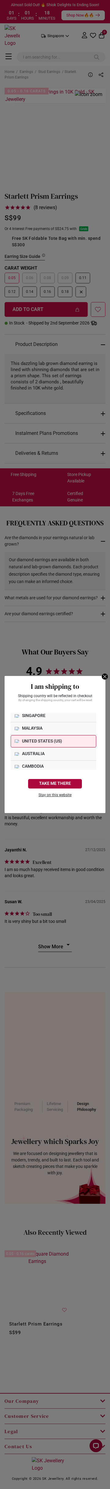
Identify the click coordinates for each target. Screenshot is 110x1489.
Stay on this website (55, 795)
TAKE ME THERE (55, 783)
